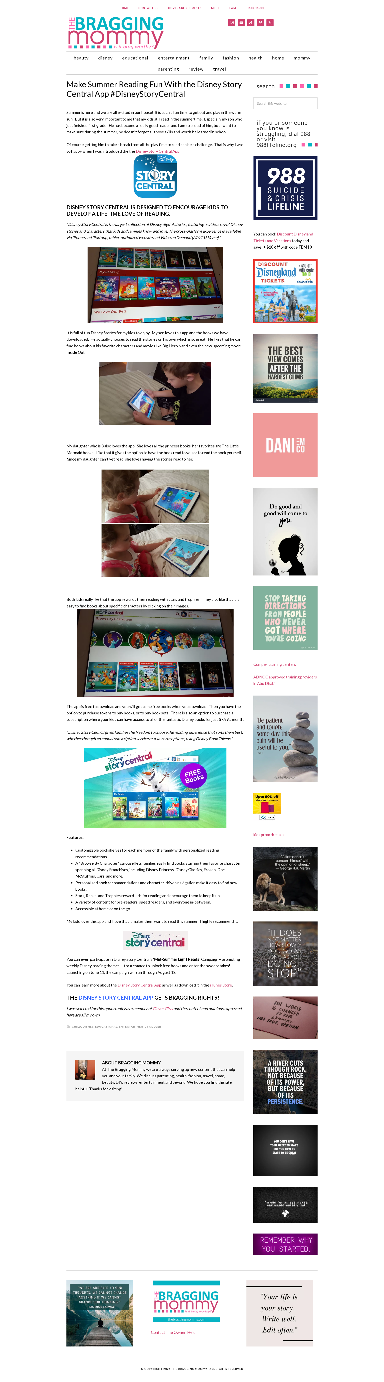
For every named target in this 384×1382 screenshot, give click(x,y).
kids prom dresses (268, 834)
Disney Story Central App (158, 151)
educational (106, 1026)
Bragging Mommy (116, 32)
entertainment (132, 1026)
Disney (88, 1026)
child (76, 1026)
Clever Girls (162, 1008)
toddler (154, 1026)
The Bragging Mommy (189, 1368)
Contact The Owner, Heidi (173, 1332)
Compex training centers (274, 664)
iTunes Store (221, 985)
